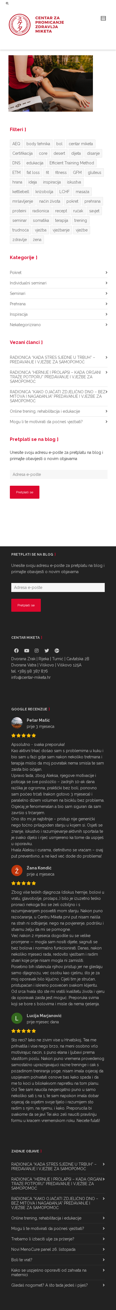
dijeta (76, 153)
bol (59, 144)
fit (47, 172)
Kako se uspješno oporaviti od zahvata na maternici (48, 1272)
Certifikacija (22, 153)
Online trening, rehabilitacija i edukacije (45, 411)
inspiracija (52, 182)
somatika (41, 220)
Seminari (17, 293)
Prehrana (18, 304)
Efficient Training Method (72, 163)
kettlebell (20, 191)
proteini (19, 211)
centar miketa (81, 144)
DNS (16, 163)
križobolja (44, 191)
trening (80, 220)
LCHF (64, 191)
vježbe (82, 230)
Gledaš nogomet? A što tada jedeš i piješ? (49, 1285)
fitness (61, 172)
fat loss (33, 172)
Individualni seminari (28, 283)
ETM (16, 172)
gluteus (94, 172)
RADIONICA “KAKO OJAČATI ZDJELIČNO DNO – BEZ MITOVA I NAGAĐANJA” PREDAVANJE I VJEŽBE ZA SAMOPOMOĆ (58, 396)
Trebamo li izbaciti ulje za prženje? (42, 1239)
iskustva (74, 182)
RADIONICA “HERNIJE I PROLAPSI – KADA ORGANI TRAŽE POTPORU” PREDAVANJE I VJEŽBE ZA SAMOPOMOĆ (55, 377)
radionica (40, 211)
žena (37, 239)
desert (59, 153)
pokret (72, 201)
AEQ (16, 144)
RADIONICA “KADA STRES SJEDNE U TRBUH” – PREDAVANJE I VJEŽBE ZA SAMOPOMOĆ (52, 359)
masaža (82, 191)
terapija (61, 220)
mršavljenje (22, 201)
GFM (77, 172)
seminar (19, 220)
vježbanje (61, 230)
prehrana (92, 201)
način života (49, 201)
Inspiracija (19, 314)
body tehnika (38, 144)
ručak (78, 211)
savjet (94, 211)
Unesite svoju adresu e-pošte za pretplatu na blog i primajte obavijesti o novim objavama (56, 455)
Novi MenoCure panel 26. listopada (43, 1249)
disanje (93, 153)
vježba (40, 230)
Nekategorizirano (25, 324)
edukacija (34, 163)
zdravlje (19, 239)
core (43, 153)
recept (61, 211)
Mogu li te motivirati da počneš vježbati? (46, 421)
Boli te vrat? (21, 1260)
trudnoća (20, 230)
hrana (17, 182)
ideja (32, 182)
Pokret (15, 272)
